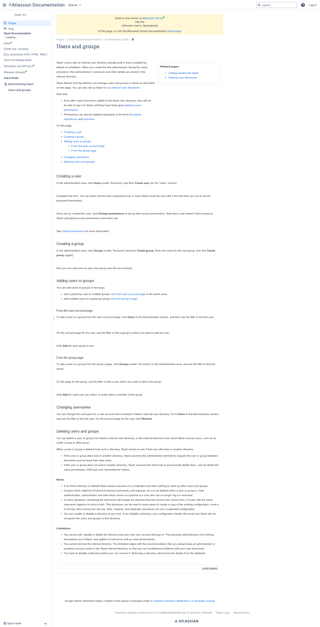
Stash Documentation (17, 33)
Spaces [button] (73, 4)
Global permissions (73, 231)
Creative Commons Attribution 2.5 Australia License (184, 600)
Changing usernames (76, 157)
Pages (60, 39)
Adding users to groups (77, 141)
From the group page (83, 150)
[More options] (221, 39)
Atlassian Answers (14, 72)
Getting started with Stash (184, 72)
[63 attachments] (132, 39)
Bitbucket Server (153, 18)
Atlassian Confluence (139, 612)
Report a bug (222, 612)
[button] (4, 5)
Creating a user (73, 132)
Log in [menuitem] (312, 4)
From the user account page (88, 145)
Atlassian (186, 620)
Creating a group (74, 136)
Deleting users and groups (79, 161)
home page (174, 31)
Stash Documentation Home (84, 39)
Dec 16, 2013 (90, 51)
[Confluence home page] (36, 5)
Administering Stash (116, 39)
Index (7, 43)
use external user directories (123, 87)
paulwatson (75, 51)
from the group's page (124, 298)
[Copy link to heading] (82, 176)
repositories (71, 119)
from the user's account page (128, 294)
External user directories (183, 77)
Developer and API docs (18, 66)
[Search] (259, 5)
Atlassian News (242, 612)
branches (89, 119)
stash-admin (209, 568)
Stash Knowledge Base (17, 59)
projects (136, 114)
